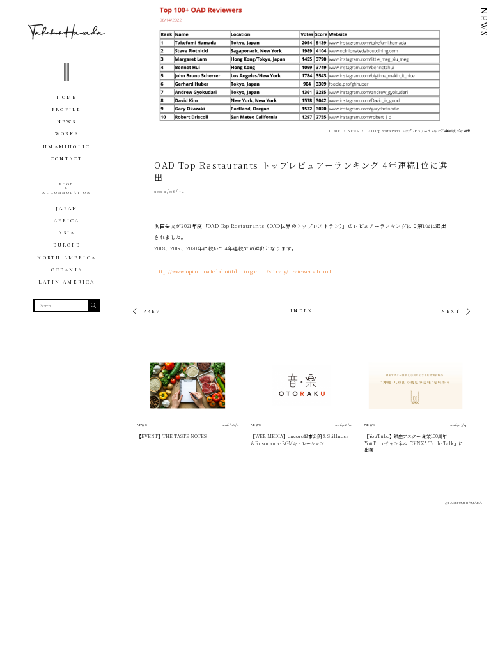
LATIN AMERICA (66, 282)
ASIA (66, 233)
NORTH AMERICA (66, 258)
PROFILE (66, 109)
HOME (66, 97)
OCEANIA (66, 270)
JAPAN (66, 208)
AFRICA (66, 221)
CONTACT (66, 159)
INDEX (301, 311)
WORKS (67, 134)
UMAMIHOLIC (66, 146)
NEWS (67, 122)
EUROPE (67, 245)
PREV (151, 311)
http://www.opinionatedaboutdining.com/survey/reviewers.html (242, 271)
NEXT (450, 311)
